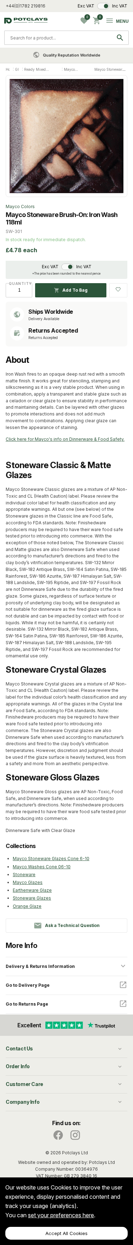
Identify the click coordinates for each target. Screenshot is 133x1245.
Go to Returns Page (27, 1004)
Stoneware (24, 874)
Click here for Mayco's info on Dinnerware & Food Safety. (65, 439)
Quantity (19, 283)
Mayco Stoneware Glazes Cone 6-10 (51, 858)
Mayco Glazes (28, 882)
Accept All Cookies (66, 1233)
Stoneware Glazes (32, 898)
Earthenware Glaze (32, 890)
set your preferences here (61, 1215)
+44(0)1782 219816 (25, 6)
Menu (122, 21)
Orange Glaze (27, 906)
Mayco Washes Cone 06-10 (42, 866)
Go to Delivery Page (28, 985)
